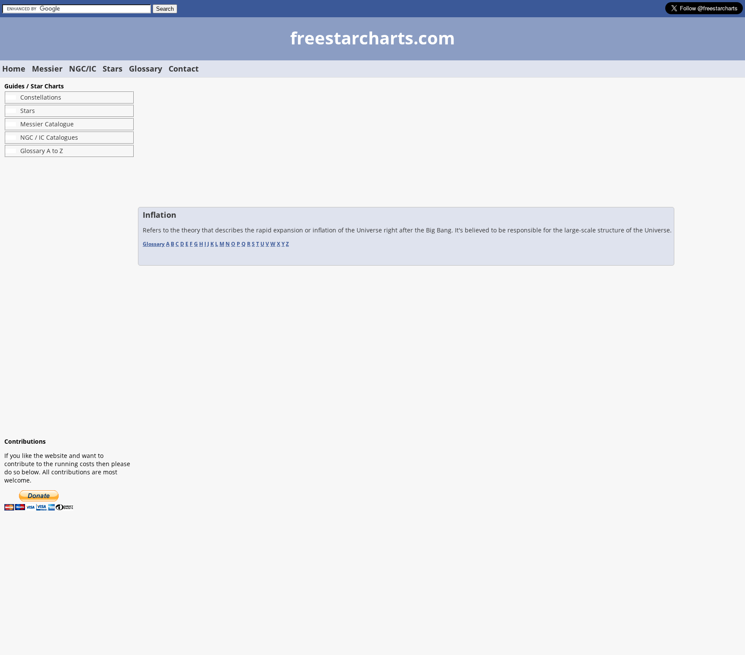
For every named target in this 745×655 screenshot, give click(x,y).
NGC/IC (82, 68)
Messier (47, 68)
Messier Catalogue (47, 124)
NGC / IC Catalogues (49, 137)
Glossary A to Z (41, 151)
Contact (184, 68)
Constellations (40, 97)
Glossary (145, 68)
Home (13, 68)
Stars (112, 68)
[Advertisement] (69, 297)
